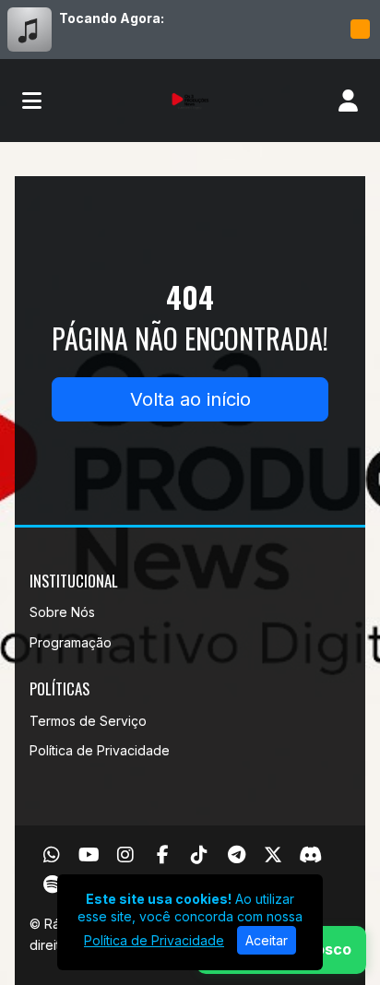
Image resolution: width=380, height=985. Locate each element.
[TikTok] (199, 855)
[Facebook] (163, 855)
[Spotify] (52, 884)
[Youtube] (89, 855)
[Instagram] (125, 855)
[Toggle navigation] (32, 100)
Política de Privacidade (100, 750)
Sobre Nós (62, 612)
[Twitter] (273, 855)
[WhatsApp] (51, 855)
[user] (348, 100)
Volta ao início (190, 399)
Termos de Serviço (88, 721)
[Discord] (310, 855)
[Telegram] (236, 855)
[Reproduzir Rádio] (360, 29)
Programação (71, 642)
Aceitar (266, 940)
